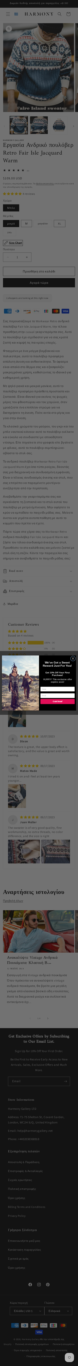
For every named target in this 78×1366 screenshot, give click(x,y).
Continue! (57, 701)
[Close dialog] (73, 658)
